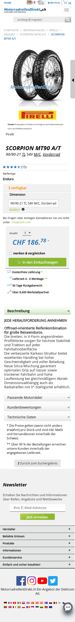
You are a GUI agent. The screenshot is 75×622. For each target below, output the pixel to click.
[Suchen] (68, 20)
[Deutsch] (29, 2)
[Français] (33, 2)
